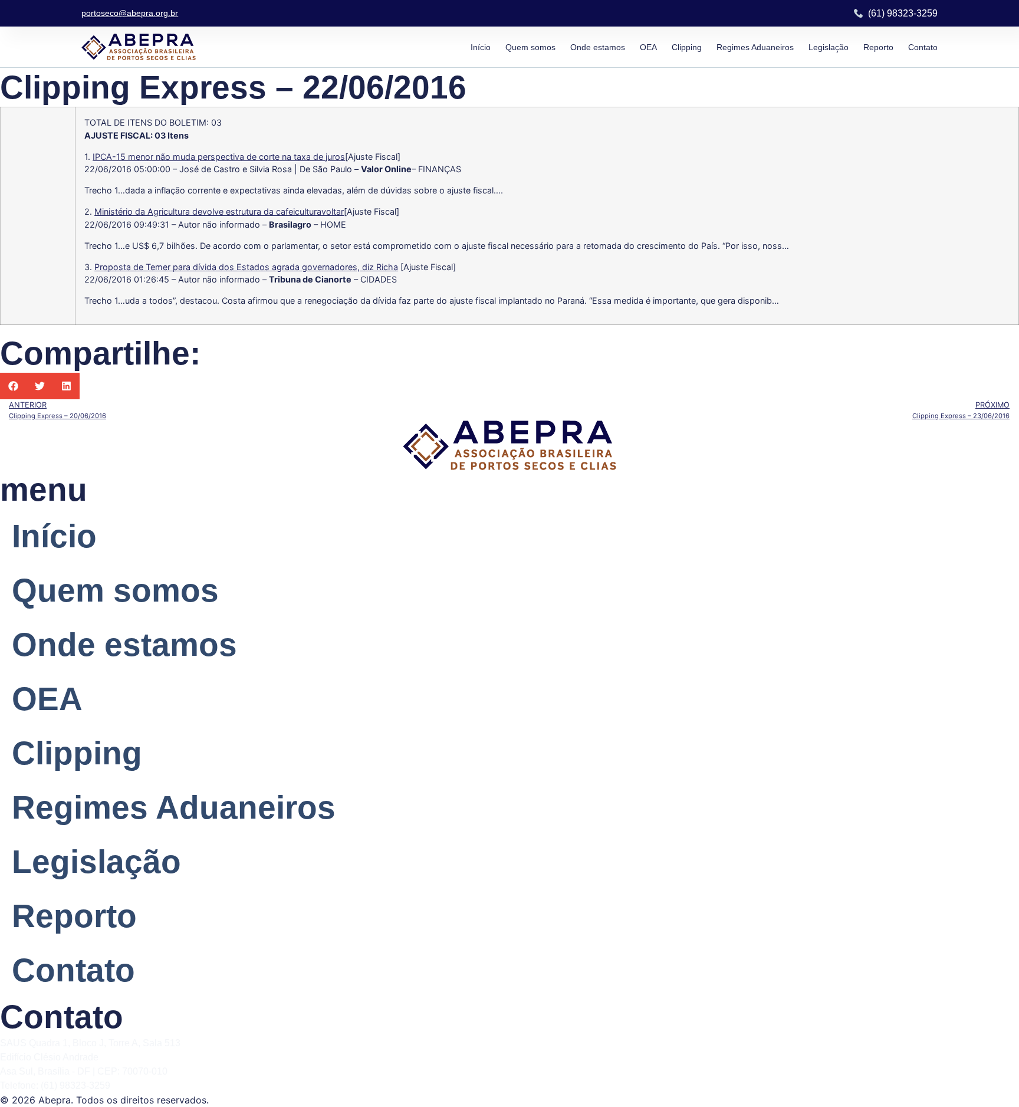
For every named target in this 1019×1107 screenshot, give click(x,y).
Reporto (878, 47)
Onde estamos (597, 47)
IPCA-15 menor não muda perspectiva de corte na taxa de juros (219, 157)
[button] (13, 386)
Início (481, 47)
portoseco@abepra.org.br (129, 13)
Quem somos (530, 47)
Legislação (828, 47)
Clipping (687, 47)
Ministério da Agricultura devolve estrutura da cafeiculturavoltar (219, 211)
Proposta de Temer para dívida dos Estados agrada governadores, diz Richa (246, 267)
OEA (648, 47)
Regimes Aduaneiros (755, 47)
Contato (923, 47)
